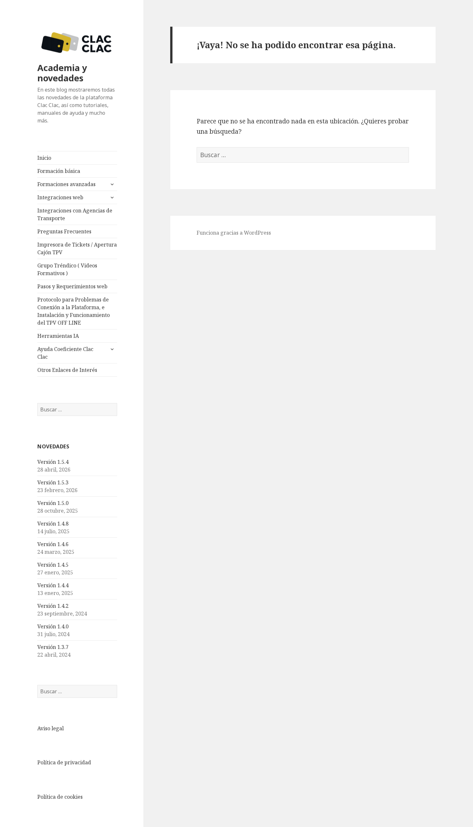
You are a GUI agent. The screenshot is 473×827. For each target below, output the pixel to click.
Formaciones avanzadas (66, 184)
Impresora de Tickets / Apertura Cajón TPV (77, 248)
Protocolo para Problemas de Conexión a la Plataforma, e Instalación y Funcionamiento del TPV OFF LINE (73, 311)
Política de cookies (60, 796)
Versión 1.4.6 (53, 544)
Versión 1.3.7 (53, 647)
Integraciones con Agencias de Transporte (74, 214)
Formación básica (58, 171)
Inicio (44, 157)
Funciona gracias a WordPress (234, 232)
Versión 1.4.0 (53, 626)
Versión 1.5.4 (53, 461)
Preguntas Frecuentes (64, 231)
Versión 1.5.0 (53, 503)
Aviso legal (50, 728)
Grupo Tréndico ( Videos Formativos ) (67, 269)
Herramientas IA (58, 335)
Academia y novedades (62, 73)
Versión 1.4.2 (53, 605)
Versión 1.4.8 (53, 523)
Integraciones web (60, 197)
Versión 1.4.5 (53, 564)
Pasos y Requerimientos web (72, 286)
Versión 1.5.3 (53, 482)
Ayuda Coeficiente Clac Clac (65, 353)
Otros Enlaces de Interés (67, 369)
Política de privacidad (64, 762)
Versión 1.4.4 (53, 585)
